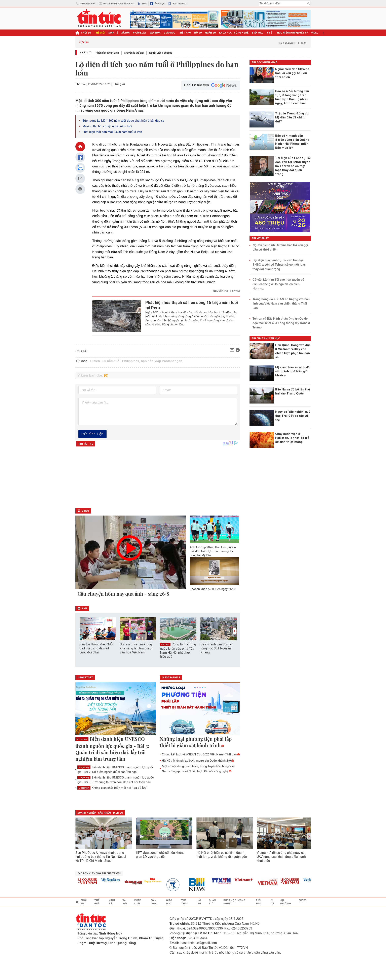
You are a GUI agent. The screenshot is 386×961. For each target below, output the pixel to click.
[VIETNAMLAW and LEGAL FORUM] (122, 883)
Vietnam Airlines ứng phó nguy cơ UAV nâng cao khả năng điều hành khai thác (281, 857)
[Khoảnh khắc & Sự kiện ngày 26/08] (214, 571)
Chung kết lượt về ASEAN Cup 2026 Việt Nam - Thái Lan (199, 754)
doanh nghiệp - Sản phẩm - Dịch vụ (100, 812)
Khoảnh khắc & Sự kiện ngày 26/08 (213, 589)
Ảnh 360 (165, 644)
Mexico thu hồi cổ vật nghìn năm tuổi (107, 126)
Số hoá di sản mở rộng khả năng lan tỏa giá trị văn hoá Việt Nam (136, 648)
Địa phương (285, 902)
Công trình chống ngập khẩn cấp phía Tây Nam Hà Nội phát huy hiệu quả (178, 650)
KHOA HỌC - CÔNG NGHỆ (234, 32)
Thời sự (86, 32)
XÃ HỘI (125, 32)
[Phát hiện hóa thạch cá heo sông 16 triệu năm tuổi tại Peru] (116, 316)
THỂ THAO (184, 32)
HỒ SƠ (198, 32)
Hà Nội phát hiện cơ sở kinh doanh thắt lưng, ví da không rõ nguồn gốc (221, 855)
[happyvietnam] (141, 880)
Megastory (82, 739)
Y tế (269, 32)
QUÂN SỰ (210, 32)
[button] (234, 631)
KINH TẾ (113, 32)
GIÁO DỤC (169, 32)
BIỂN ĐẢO (257, 32)
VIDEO (314, 32)
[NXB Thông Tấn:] (164, 885)
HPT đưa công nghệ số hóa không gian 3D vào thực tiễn (160, 855)
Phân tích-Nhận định (107, 52)
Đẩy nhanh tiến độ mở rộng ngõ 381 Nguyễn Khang (216, 648)
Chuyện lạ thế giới (134, 52)
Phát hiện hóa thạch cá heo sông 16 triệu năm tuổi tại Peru (191, 305)
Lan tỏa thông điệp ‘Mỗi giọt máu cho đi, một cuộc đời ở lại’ (96, 648)
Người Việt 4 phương (160, 52)
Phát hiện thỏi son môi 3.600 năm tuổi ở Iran (112, 132)
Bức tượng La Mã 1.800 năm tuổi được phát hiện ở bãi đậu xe (123, 120)
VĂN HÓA (155, 32)
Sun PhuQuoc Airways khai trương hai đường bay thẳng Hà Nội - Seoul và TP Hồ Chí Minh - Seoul (100, 857)
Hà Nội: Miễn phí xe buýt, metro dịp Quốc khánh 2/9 (196, 760)
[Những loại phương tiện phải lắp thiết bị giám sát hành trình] (200, 709)
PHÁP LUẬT (139, 32)
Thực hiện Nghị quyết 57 (291, 32)
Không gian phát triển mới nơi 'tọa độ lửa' (113, 788)
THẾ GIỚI (99, 32)
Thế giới (85, 52)
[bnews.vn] (187, 885)
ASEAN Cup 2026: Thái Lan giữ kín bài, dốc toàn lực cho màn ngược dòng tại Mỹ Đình (213, 551)
